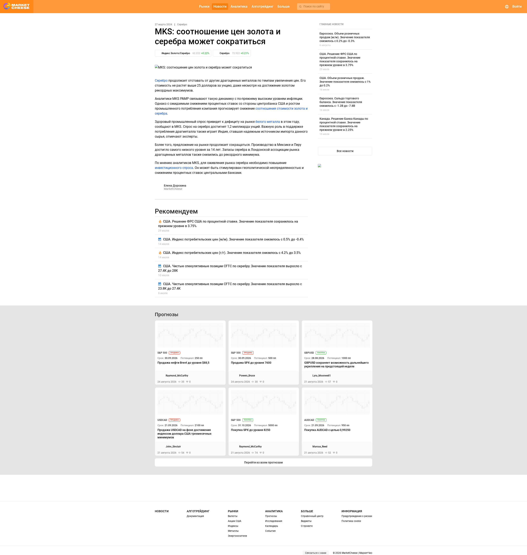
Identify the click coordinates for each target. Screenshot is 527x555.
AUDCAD (309, 420)
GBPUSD (309, 352)
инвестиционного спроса (174, 168)
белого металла (267, 122)
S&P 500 (162, 352)
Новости (162, 511)
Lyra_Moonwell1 (321, 375)
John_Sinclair (173, 446)
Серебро (161, 80)
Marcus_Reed (319, 446)
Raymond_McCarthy (177, 375)
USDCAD (162, 420)
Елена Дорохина (175, 185)
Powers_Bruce (247, 375)
